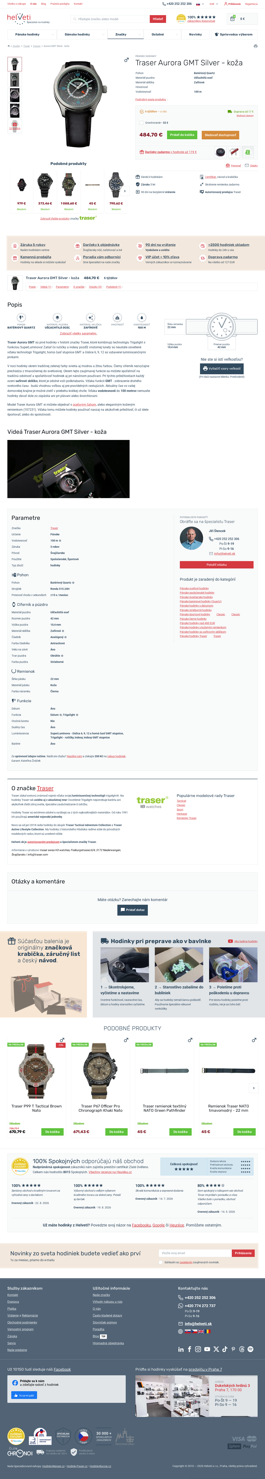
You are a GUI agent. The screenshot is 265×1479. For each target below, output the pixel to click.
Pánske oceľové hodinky (194, 588)
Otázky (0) (96, 286)
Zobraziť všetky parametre (78, 333)
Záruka (12, 1336)
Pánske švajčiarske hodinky (196, 597)
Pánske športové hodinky (195, 614)
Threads (243, 1349)
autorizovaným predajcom (43, 841)
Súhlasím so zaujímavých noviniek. (192, 1262)
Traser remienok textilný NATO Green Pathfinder (164, 1108)
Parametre (63, 286)
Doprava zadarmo (223, 257)
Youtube (208, 1349)
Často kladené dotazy (107, 1315)
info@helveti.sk (224, 553)
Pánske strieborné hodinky (196, 610)
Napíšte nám (74, 756)
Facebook (190, 1349)
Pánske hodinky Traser (193, 636)
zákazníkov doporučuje (201, 21)
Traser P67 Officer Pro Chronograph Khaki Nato (100, 1108)
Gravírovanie (156, 122)
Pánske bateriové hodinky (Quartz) (201, 601)
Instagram (199, 1349)
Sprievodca (236, 34)
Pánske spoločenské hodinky (197, 592)
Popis (33, 286)
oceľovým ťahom (84, 404)
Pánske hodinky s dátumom (196, 605)
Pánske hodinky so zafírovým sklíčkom (203, 631)
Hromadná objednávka (108, 1343)
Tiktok (226, 1349)
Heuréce (177, 1225)
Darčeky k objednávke (101, 245)
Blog (43, 3)
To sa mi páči (26, 1395)
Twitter (217, 1349)
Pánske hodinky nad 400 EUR (197, 623)
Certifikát (210, 177)
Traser (26, 46)
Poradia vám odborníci (102, 257)
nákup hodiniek (116, 756)
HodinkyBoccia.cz (100, 1466)
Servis (11, 1343)
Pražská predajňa (59, 3)
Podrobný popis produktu (151, 99)
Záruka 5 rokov (32, 245)
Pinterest (234, 1349)
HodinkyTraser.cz (77, 1466)
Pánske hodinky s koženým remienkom (203, 627)
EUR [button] (212, 4)
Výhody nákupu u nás (107, 1302)
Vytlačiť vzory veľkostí (225, 369)
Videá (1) (46, 286)
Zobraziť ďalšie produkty (55, 218)
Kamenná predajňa (35, 257)
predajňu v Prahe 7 (205, 1369)
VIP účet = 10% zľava (162, 257)
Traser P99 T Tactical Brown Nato (36, 1108)
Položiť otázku (217, 565)
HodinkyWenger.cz (53, 1466)
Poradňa (98, 1329)
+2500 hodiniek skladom (228, 245)
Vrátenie (13, 1315)
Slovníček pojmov (105, 1322)
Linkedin (182, 1349)
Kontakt (78, 3)
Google (158, 1225)
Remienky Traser (187, 818)
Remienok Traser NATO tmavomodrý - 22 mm (228, 1108)
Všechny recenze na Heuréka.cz (110, 1172)
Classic (37, 46)
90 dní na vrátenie (160, 245)
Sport (180, 809)
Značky (16, 46)
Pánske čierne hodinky (193, 618)
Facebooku (141, 1225)
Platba (11, 1309)
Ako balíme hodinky (246, 941)
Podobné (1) (114, 286)
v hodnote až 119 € (171, 152)
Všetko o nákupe (16, 3)
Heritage (182, 813)
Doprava (13, 1302)
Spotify (251, 1349)
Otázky (254, 165)
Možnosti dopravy (245, 115)
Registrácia (251, 4)
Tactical (181, 800)
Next (125, 191)
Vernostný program (20, 1329)
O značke (79, 286)
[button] (200, 4)
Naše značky (101, 1295)
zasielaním (186, 1262)
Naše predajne (17, 1350)
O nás (97, 1309)
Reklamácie (30, 1315)
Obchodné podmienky (22, 1322)
